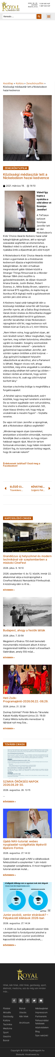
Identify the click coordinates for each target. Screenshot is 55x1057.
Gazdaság (8, 1016)
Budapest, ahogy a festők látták (24, 630)
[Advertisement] (27, 52)
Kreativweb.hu (32, 1054)
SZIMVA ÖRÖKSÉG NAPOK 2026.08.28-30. (20, 783)
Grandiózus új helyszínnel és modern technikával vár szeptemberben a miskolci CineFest (27, 559)
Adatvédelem (42, 1027)
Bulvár (6, 1040)
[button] (48, 16)
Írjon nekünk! (41, 1035)
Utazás (22, 1012)
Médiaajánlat (41, 1008)
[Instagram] (27, 1000)
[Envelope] (40, 1000)
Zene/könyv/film (35, 83)
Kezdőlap (8, 83)
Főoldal (6, 1008)
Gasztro (7, 1036)
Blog (37, 1031)
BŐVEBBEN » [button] (9, 590)
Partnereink (41, 1016)
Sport (6, 1032)
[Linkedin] (20, 1000)
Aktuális (7, 1012)
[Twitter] (34, 1000)
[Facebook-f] (14, 1000)
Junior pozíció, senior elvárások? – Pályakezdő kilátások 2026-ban (25, 916)
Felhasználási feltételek (41, 1022)
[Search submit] (39, 16)
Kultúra (20, 83)
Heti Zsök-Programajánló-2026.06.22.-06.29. (25, 699)
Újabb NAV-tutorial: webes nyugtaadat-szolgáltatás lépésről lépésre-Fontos (24, 845)
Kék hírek (23, 1016)
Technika (7, 1024)
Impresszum (41, 1012)
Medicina (7, 1028)
